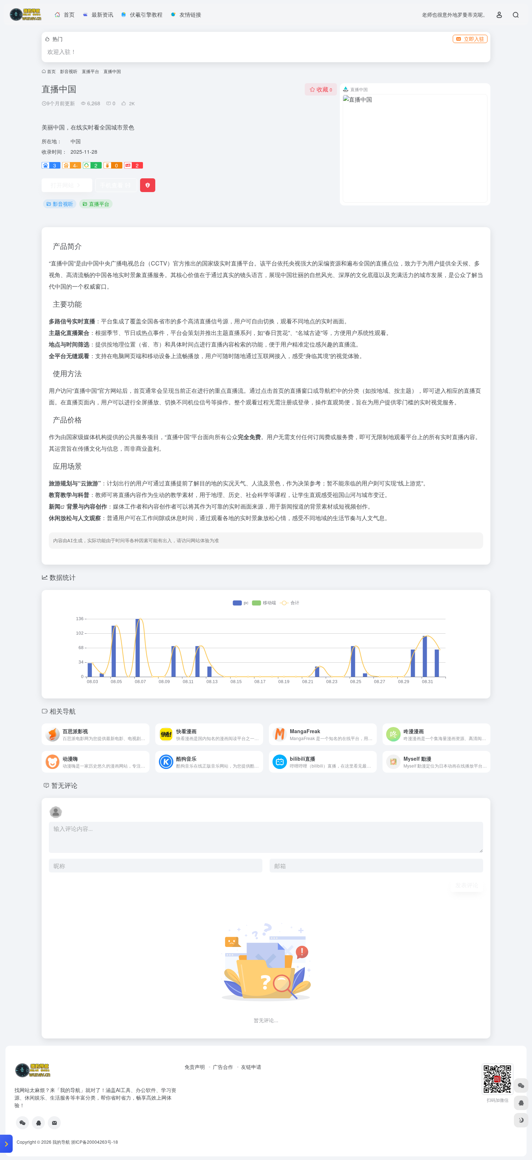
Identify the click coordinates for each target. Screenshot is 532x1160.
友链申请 (251, 1066)
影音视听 (68, 71)
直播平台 (90, 71)
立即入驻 (474, 38)
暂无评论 (64, 785)
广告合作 (223, 1066)
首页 (51, 71)
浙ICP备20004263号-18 (94, 1142)
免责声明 (195, 1066)
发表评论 (466, 885)
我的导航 (61, 1142)
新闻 (54, 506)
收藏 (324, 89)
